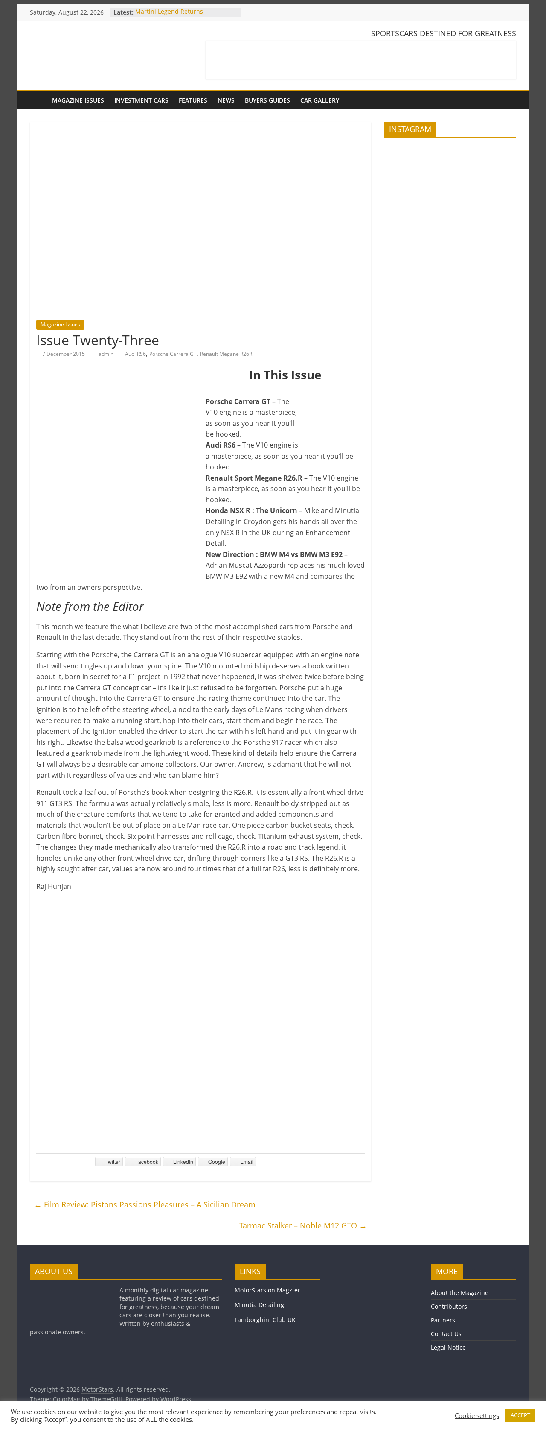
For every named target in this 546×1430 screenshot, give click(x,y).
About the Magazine (459, 1293)
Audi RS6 (135, 354)
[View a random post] (507, 100)
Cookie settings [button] (477, 1415)
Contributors (449, 1306)
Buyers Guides (267, 100)
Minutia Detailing (259, 1305)
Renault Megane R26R (226, 354)
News (226, 100)
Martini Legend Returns (169, 12)
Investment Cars (141, 100)
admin (107, 354)
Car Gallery (319, 100)
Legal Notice (448, 1347)
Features (193, 100)
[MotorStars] (38, 100)
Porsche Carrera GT (173, 354)
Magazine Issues (78, 100)
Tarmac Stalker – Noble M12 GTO (303, 1225)
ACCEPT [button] (520, 1415)
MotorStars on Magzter (267, 1290)
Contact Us (446, 1334)
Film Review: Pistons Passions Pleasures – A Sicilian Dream (145, 1204)
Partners (443, 1320)
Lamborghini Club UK (265, 1320)
